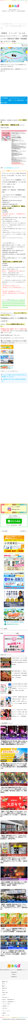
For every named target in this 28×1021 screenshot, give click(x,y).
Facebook (13, 972)
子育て (4, 994)
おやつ (4, 986)
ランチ (4, 983)
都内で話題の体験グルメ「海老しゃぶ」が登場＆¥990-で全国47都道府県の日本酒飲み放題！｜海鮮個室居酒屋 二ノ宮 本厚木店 (19, 674)
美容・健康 (5, 992)
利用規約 (4, 1013)
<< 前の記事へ (4, 531)
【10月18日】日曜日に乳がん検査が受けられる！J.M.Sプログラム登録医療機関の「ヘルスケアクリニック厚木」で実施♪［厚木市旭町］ (19, 687)
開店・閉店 (5, 981)
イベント (5, 990)
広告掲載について (5, 1006)
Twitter (13, 974)
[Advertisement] (14, 84)
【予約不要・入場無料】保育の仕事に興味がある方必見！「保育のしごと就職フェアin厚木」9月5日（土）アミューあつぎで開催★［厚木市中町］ (19, 701)
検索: (2, 633)
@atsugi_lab (15, 509)
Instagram (13, 976)
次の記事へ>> (23, 531)
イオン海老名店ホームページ (11, 167)
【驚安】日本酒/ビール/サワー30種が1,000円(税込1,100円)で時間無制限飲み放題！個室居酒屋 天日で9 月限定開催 (19, 661)
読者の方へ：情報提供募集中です (8, 999)
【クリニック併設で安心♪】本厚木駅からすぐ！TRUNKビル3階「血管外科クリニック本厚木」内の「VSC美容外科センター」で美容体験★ (19, 713)
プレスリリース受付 (6, 1003)
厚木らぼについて (5, 997)
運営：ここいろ (5, 1015)
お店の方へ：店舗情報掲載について (8, 1001)
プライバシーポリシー (6, 1010)
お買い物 (5, 988)
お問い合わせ (4, 1008)
